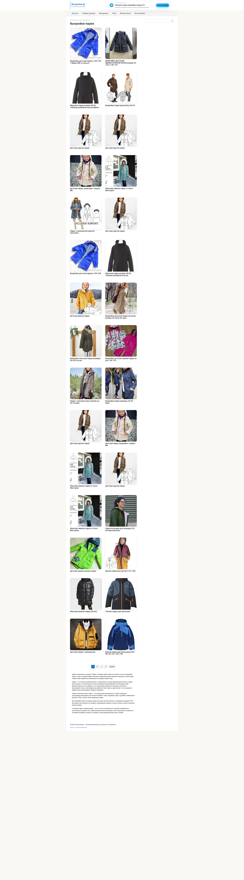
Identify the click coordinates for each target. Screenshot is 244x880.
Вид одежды (103, 13)
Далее (112, 666)
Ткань (114, 13)
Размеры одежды (88, 13)
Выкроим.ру (78, 4)
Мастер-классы (125, 13)
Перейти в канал (162, 5)
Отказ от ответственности (78, 727)
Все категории (140, 13)
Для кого (75, 13)
